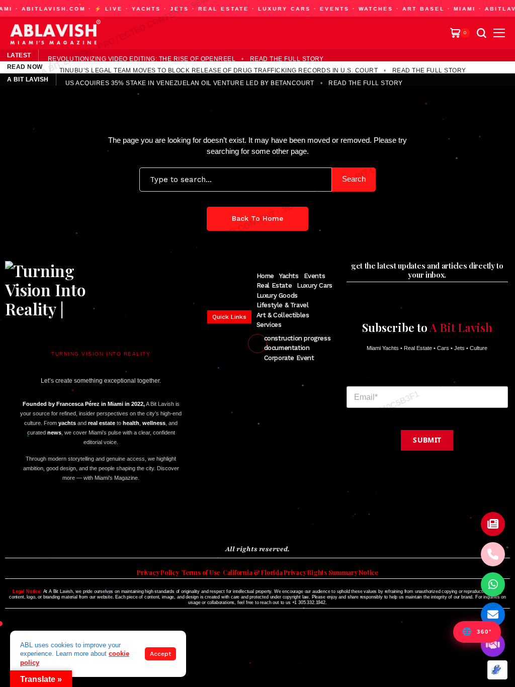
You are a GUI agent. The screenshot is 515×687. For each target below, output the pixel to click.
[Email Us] (493, 615)
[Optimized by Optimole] (497, 669)
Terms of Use (201, 572)
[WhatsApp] (493, 584)
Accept (160, 653)
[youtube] (65, 519)
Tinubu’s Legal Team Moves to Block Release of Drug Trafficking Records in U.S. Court (218, 70)
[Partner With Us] (493, 645)
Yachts (289, 276)
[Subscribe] (493, 524)
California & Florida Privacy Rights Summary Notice (300, 572)
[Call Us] (493, 554)
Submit (427, 440)
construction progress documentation (297, 343)
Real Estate (274, 285)
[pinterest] (51, 519)
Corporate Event (289, 358)
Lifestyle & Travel (282, 305)
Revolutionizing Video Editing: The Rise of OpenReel (141, 58)
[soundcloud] (98, 519)
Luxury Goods (277, 295)
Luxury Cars (314, 285)
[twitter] (24, 519)
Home (265, 276)
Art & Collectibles (282, 315)
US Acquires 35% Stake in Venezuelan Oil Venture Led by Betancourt (189, 82)
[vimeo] (80, 519)
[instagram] (38, 519)
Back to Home (257, 218)
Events (314, 276)
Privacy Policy (158, 572)
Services (269, 324)
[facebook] (10, 519)
